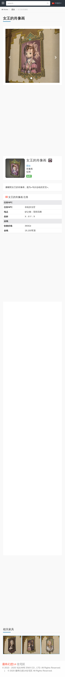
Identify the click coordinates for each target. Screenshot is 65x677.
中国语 (57, 3)
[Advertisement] (32, 120)
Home (5, 9)
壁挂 (13, 9)
